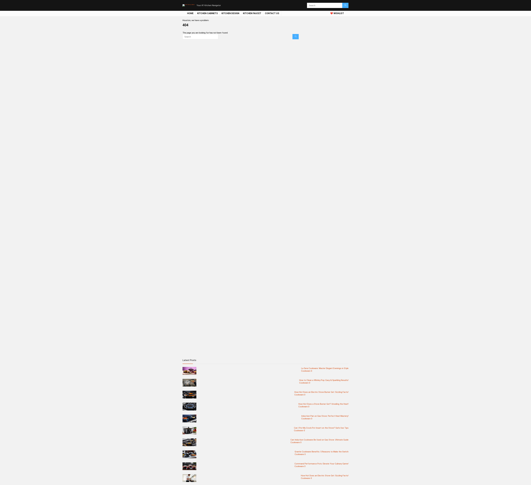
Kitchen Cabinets (207, 13)
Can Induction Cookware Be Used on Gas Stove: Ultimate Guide (319, 440)
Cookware (305, 371)
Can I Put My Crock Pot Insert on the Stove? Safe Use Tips (321, 428)
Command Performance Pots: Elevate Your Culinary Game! (321, 463)
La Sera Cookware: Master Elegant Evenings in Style (324, 368)
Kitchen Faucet (252, 13)
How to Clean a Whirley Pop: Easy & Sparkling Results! (323, 380)
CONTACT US (272, 13)
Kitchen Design (230, 13)
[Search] (345, 5)
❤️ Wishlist (337, 13)
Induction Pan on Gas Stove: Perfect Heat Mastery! (324, 416)
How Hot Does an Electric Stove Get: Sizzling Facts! (324, 475)
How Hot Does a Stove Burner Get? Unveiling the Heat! (323, 404)
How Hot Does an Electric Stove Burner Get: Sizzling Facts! (321, 392)
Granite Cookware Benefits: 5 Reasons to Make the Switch (321, 451)
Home (190, 13)
